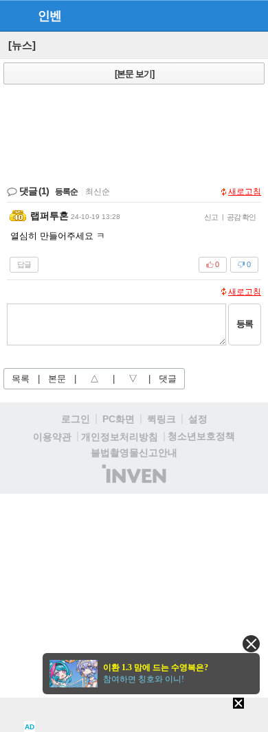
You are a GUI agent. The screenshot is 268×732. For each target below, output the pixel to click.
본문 (57, 379)
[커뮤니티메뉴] (14, 15)
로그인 (75, 418)
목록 (20, 379)
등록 (244, 324)
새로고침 (244, 191)
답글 (24, 264)
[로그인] (227, 15)
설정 (198, 418)
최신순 (97, 191)
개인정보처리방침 (119, 436)
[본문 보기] (134, 74)
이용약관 (52, 436)
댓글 (167, 379)
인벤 (49, 16)
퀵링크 (161, 418)
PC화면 (118, 418)
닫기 (251, 643)
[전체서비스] (251, 15)
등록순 (66, 191)
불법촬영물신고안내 (134, 452)
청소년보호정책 (201, 436)
